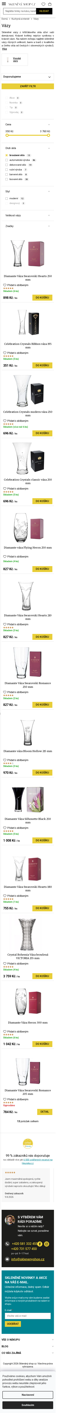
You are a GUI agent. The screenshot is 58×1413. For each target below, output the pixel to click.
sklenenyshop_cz (46, 1244)
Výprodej (16, 112)
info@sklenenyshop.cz (27, 1259)
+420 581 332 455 (24, 1244)
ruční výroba (18, 169)
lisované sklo (19, 179)
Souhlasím (28, 1405)
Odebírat (13, 1323)
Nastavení (28, 1394)
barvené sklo (18, 174)
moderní (16, 198)
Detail (45, 1111)
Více (4, 48)
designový (17, 203)
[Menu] (4, 4)
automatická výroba (22, 160)
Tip (13, 107)
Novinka (15, 102)
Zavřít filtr (28, 86)
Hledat (44, 11)
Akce (14, 98)
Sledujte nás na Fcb (39, 1244)
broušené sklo (20, 155)
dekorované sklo (20, 165)
